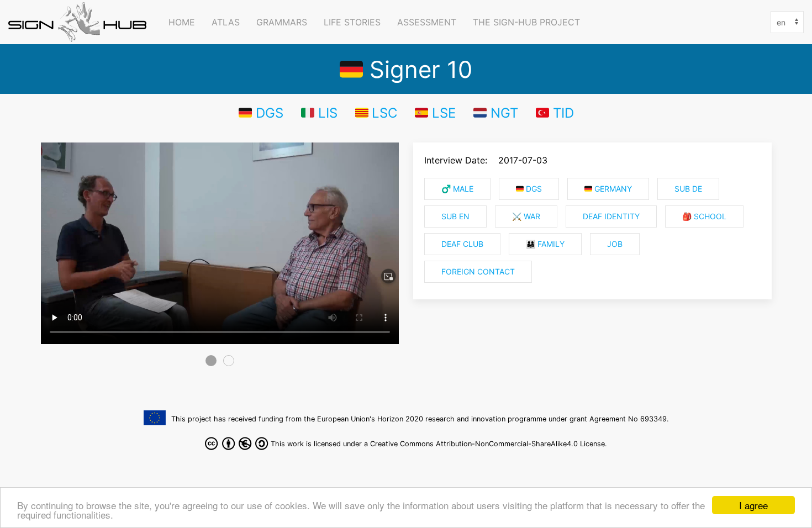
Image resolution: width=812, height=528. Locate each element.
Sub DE (688, 189)
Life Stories (352, 22)
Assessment (426, 22)
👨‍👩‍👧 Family (545, 244)
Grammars (281, 22)
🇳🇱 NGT (495, 112)
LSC (384, 112)
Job (615, 244)
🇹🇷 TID (555, 112)
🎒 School (704, 216)
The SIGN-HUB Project (526, 22)
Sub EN (455, 216)
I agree (753, 505)
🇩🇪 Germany (608, 189)
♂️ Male (457, 189)
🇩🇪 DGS (261, 112)
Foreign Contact (478, 272)
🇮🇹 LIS (319, 112)
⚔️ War (526, 216)
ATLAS (226, 22)
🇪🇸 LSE (435, 112)
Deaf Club (462, 244)
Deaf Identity (611, 216)
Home (181, 22)
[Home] (80, 22)
